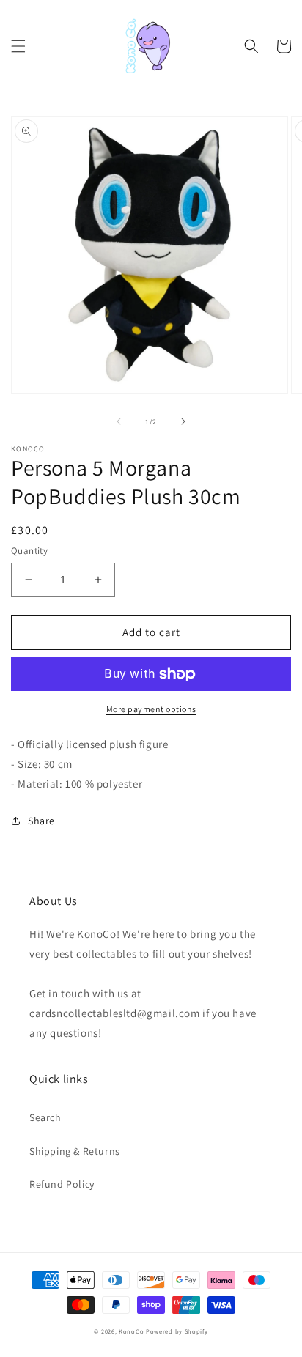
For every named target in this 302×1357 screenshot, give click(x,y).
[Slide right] (183, 421)
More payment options (151, 708)
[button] (18, 46)
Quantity (29, 550)
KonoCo (131, 1331)
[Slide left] (119, 421)
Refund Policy (62, 1184)
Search (45, 1117)
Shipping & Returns (74, 1151)
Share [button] (41, 820)
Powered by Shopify (177, 1331)
